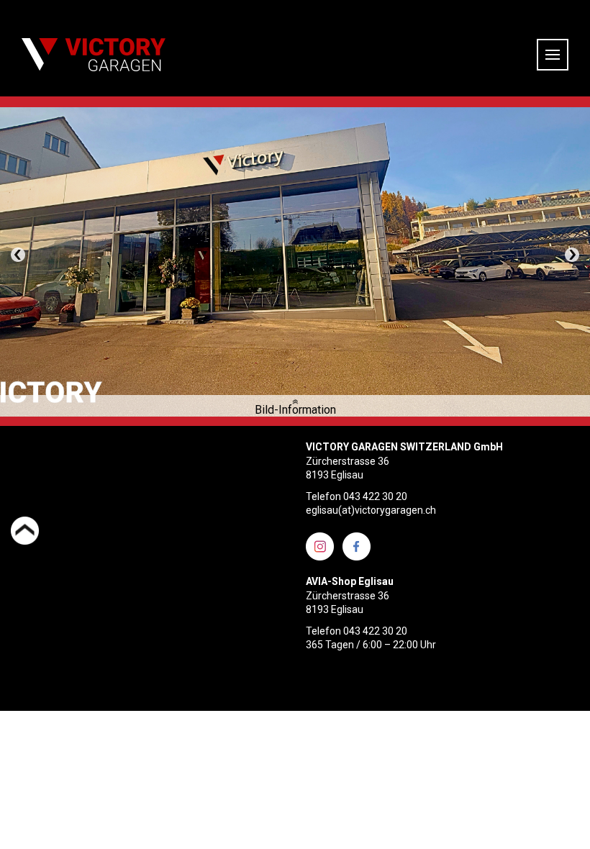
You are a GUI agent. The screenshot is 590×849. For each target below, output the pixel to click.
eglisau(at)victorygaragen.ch (371, 510)
